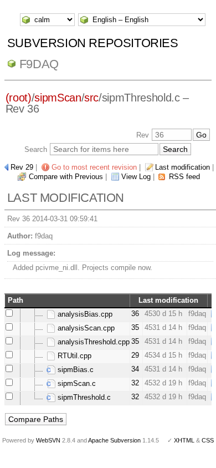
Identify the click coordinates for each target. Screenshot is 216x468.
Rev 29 (22, 167)
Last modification (182, 167)
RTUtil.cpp (73, 356)
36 (135, 313)
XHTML (184, 440)
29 (135, 355)
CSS (208, 440)
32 (135, 383)
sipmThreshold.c (83, 397)
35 (135, 327)
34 (135, 369)
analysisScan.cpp (85, 328)
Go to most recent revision (94, 167)
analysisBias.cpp (83, 314)
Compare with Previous (66, 176)
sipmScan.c (75, 383)
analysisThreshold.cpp (92, 342)
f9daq (39, 64)
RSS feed (184, 176)
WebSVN (48, 440)
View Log (136, 176)
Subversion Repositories (92, 43)
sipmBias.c (74, 369)
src (91, 97)
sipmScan (57, 97)
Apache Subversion (114, 440)
